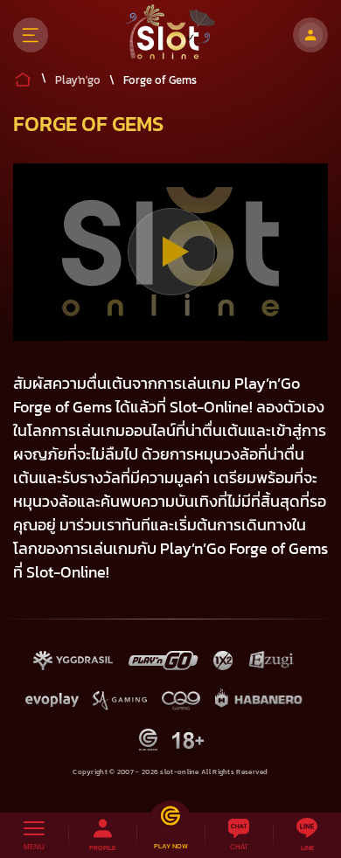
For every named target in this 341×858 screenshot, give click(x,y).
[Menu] (30, 34)
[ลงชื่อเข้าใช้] (310, 34)
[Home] (171, 34)
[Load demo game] (171, 251)
